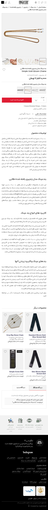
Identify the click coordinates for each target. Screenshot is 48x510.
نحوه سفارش (20, 468)
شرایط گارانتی (27, 471)
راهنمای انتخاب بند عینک (28, 461)
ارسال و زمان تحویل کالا (39, 471)
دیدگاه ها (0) (37, 387)
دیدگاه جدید (21, 387)
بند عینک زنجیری (10, 185)
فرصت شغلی (42, 482)
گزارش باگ (43, 474)
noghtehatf (42, 506)
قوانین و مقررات (41, 468)
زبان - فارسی (37, 498)
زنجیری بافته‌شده (15, 7)
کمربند (27, 458)
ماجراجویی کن (11, 458)
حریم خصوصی (30, 468)
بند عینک (33, 7)
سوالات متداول (16, 471)
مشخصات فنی (40, 114)
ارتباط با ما (25, 482)
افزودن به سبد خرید (17, 100)
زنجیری (25, 7)
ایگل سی (10, 293)
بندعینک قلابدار (31, 239)
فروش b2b (33, 482)
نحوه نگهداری (25, 114)
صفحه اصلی (42, 7)
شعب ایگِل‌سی (42, 461)
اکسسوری (20, 458)
